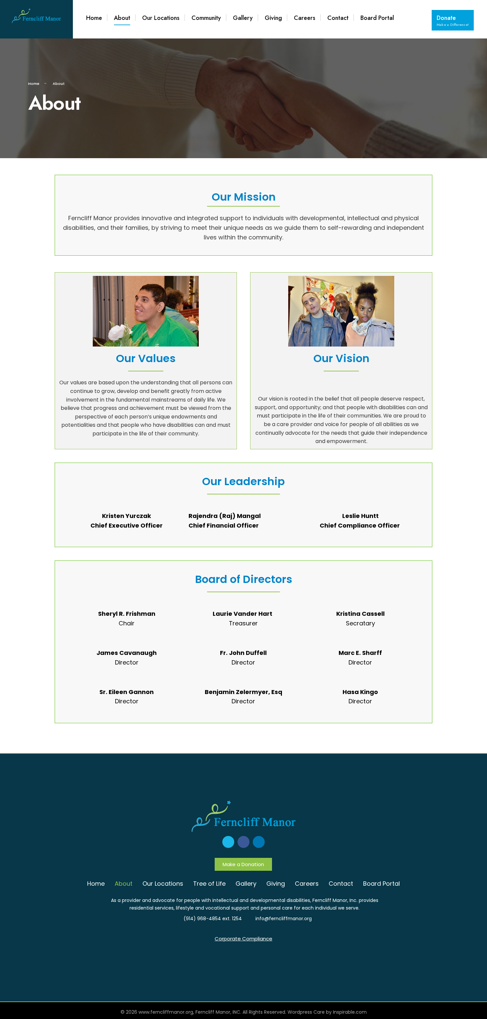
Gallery (243, 18)
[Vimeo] (228, 842)
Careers (304, 18)
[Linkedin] (259, 842)
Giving (273, 18)
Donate (453, 20)
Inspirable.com (350, 1012)
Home (94, 18)
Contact (338, 18)
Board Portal (377, 18)
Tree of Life (209, 884)
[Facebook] (243, 842)
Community (206, 18)
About (122, 18)
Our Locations (161, 18)
